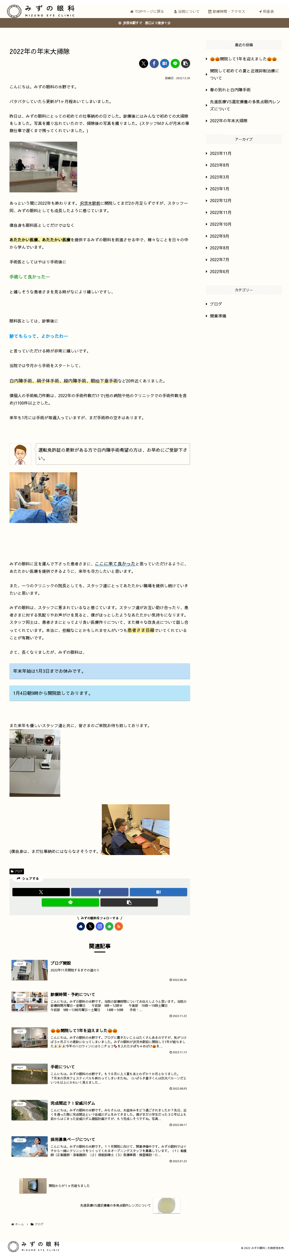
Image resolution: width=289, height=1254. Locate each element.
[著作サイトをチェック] (81, 926)
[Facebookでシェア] (154, 63)
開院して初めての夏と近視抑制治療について (244, 74)
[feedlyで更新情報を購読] (109, 926)
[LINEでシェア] (175, 63)
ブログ (18, 871)
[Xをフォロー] (90, 926)
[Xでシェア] (143, 63)
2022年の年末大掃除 (228, 120)
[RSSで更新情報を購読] (119, 926)
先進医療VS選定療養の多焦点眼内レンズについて (245, 105)
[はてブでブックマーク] (164, 63)
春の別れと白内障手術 (230, 89)
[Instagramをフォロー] (100, 926)
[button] (185, 63)
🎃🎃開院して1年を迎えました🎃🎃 (243, 59)
